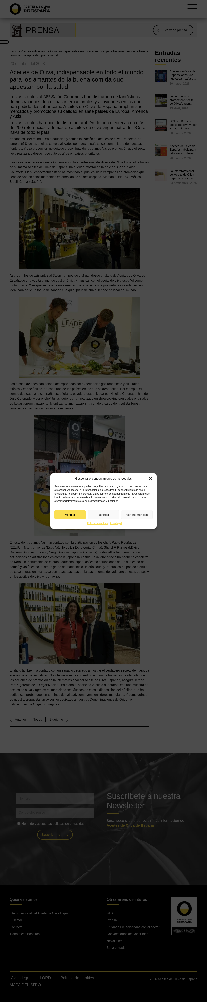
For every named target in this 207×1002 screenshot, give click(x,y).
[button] (151, 479)
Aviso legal (116, 523)
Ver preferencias (137, 514)
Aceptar (70, 514)
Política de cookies (97, 523)
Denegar (103, 514)
